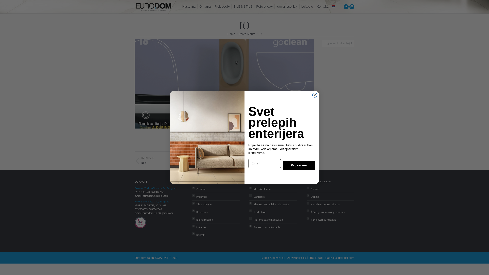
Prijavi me (299, 165)
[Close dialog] (315, 95)
